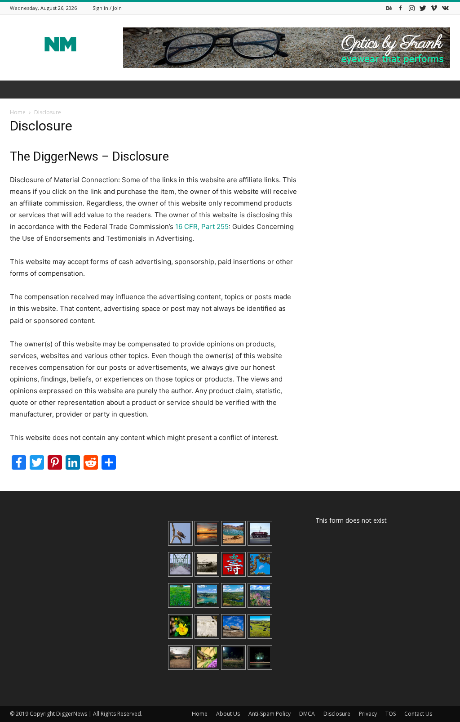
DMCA (307, 714)
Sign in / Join (107, 7)
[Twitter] (423, 8)
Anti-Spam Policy (269, 714)
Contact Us (418, 714)
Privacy (368, 714)
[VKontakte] (445, 8)
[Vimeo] (434, 8)
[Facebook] (400, 8)
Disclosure (336, 714)
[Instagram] (411, 8)
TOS (390, 714)
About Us (228, 714)
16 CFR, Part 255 (202, 226)
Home (18, 112)
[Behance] (389, 8)
